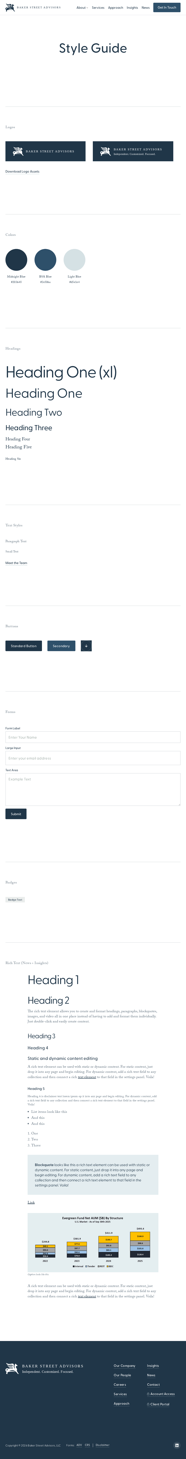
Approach (115, 7)
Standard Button (24, 646)
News (146, 7)
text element (87, 1077)
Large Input (13, 748)
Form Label (12, 728)
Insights (132, 7)
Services (98, 7)
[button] (82, 7)
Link (31, 1203)
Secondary (61, 646)
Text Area (11, 770)
